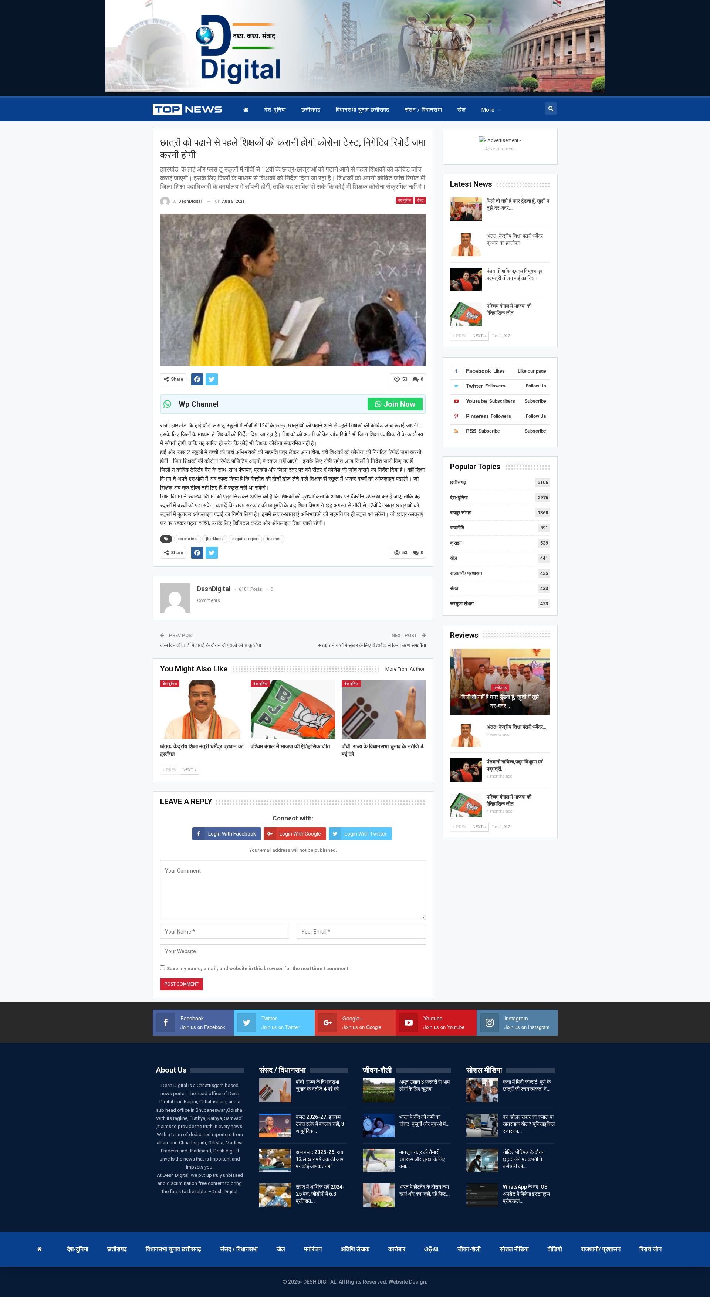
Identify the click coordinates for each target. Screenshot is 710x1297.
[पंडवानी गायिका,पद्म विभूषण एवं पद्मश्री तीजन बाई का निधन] (466, 279)
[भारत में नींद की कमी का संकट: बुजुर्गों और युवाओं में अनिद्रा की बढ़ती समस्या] (379, 1125)
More (488, 109)
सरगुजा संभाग (462, 603)
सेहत (420, 200)
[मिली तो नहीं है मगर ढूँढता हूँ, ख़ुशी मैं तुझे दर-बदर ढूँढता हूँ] (466, 209)
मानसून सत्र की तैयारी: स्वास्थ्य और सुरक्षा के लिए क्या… (422, 1159)
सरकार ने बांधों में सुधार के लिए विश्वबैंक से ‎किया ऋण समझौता (372, 645)
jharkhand (215, 539)
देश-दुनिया (275, 109)
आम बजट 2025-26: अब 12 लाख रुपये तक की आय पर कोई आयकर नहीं (320, 1159)
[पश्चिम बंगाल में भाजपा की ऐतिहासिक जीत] (293, 709)
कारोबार (396, 1249)
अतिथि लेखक (355, 1249)
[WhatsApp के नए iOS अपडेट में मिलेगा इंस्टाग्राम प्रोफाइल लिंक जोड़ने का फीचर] (482, 1195)
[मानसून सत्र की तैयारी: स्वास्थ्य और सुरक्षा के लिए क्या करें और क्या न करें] (379, 1160)
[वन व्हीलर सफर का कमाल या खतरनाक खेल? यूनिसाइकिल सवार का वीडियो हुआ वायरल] (482, 1125)
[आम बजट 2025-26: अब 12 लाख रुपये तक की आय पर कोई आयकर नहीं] (275, 1160)
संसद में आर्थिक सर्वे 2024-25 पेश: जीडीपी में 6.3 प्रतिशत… (320, 1194)
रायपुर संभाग (460, 512)
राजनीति (457, 528)
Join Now (399, 404)
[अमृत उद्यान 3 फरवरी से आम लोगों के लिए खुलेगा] (379, 1090)
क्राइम (456, 543)
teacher (274, 539)
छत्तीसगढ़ (310, 109)
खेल (461, 109)
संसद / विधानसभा (423, 109)
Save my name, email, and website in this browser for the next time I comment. (258, 968)
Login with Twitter (366, 834)
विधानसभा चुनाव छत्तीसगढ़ (362, 109)
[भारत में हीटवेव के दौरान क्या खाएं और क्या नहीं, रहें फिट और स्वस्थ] (379, 1195)
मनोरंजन (313, 1249)
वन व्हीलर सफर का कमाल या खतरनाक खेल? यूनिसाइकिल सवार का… (529, 1124)
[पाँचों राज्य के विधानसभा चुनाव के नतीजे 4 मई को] (384, 709)
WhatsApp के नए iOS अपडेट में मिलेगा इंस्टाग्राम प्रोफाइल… (526, 1194)
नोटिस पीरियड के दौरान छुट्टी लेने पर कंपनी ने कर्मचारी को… (524, 1159)
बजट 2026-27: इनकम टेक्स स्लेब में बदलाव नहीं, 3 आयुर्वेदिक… (320, 1124)
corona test (187, 539)
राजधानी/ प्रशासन (466, 573)
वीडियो (555, 1249)
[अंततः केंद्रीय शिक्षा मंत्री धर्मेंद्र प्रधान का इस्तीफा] (202, 709)
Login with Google (300, 834)
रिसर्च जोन (650, 1249)
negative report (245, 539)
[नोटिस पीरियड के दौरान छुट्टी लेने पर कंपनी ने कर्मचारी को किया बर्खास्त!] (482, 1160)
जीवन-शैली (469, 1249)
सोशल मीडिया (514, 1249)
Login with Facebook (232, 834)
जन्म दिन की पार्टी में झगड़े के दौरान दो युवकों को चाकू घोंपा (210, 645)
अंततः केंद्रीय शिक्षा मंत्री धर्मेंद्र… (517, 727)
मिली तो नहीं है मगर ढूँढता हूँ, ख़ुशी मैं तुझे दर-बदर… (500, 701)
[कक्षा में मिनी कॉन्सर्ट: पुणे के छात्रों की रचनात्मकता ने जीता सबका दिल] (482, 1090)
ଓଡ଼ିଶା (431, 1249)
